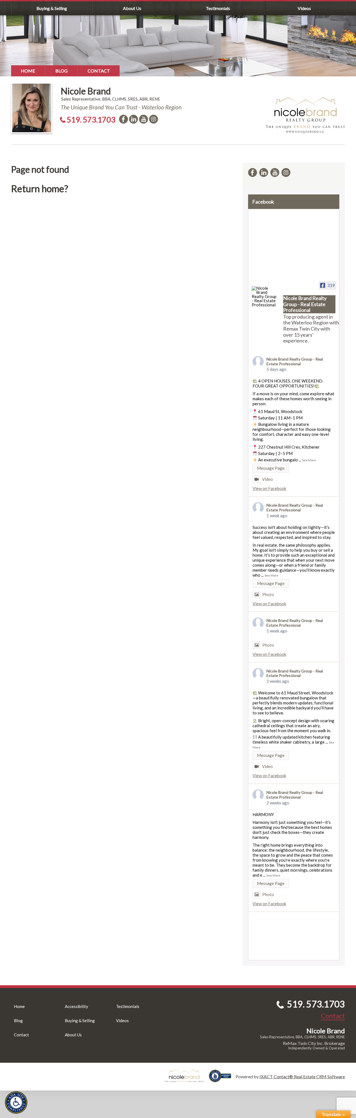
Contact (99, 70)
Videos (304, 8)
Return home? (39, 188)
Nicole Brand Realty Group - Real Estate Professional (294, 361)
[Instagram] (153, 119)
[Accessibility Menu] (16, 1102)
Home (28, 70)
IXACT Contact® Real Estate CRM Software (302, 1076)
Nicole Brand (86, 91)
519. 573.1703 (91, 119)
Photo (268, 594)
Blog (61, 70)
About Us (132, 8)
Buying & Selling (51, 8)
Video (267, 479)
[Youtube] (143, 119)
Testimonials (218, 8)
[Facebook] (123, 119)
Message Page (271, 468)
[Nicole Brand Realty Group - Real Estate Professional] (265, 296)
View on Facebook (269, 488)
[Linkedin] (133, 119)
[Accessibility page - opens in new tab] (222, 1079)
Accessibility (76, 1006)
